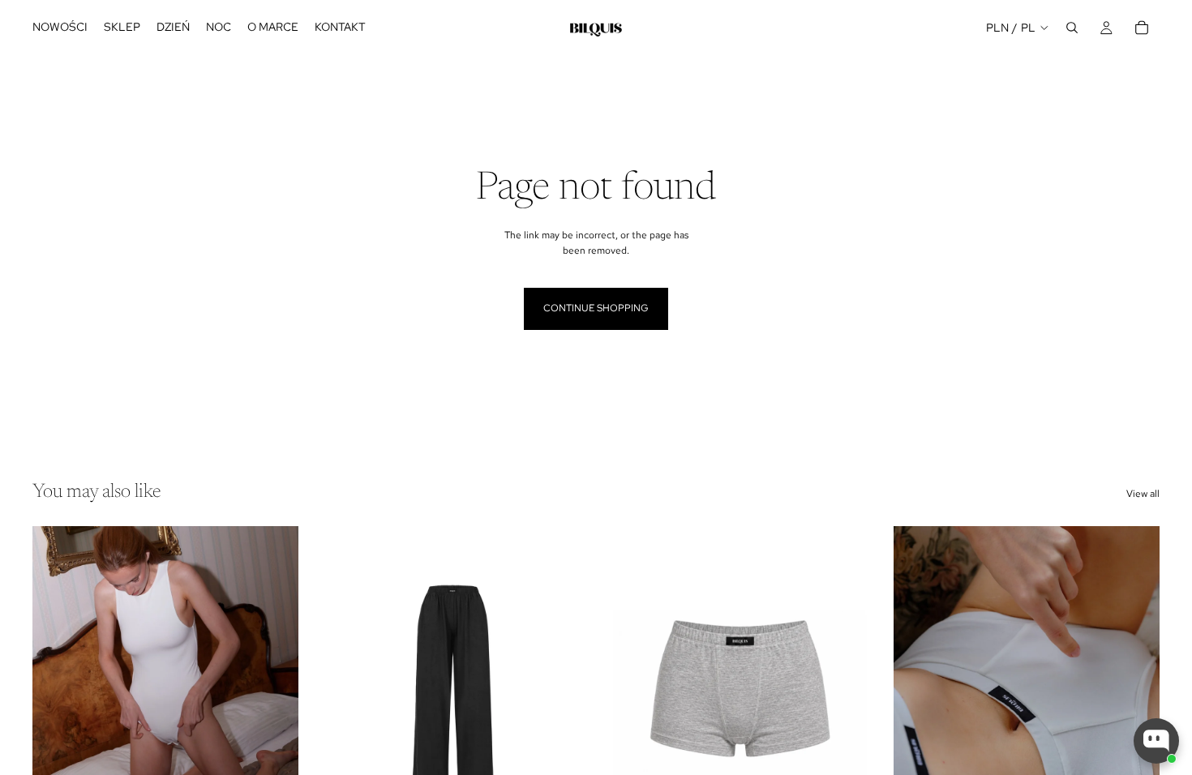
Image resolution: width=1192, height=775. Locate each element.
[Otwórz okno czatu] (1156, 741)
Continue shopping (596, 308)
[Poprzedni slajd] (56, 692)
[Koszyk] (1142, 27)
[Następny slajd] (274, 692)
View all (1143, 493)
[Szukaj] (1072, 27)
